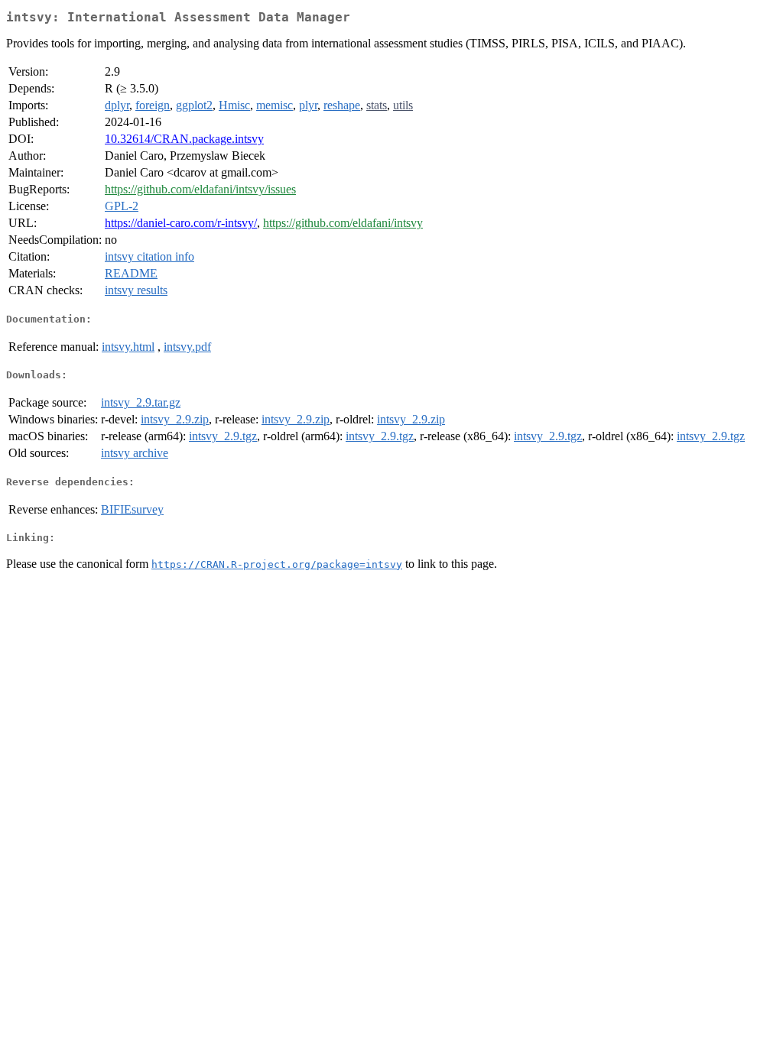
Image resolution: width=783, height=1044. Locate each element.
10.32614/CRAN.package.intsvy (184, 138)
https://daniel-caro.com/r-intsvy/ (181, 222)
